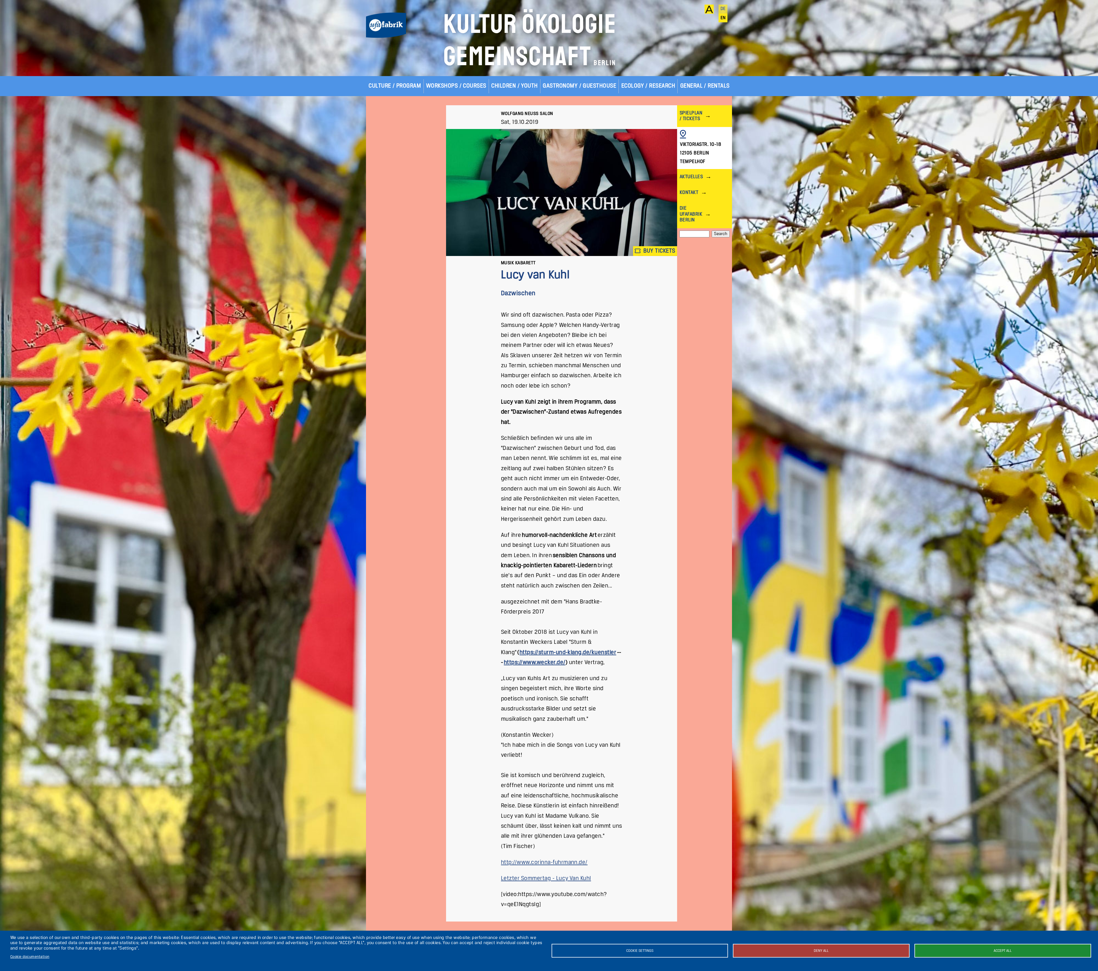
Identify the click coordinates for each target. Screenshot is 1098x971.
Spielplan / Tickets (691, 116)
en (723, 18)
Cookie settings (639, 951)
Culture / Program (395, 86)
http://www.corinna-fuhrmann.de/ (544, 862)
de (723, 9)
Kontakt (689, 192)
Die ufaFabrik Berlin (691, 214)
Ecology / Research (648, 86)
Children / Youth (514, 86)
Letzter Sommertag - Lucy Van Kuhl (546, 878)
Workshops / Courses (456, 86)
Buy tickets (658, 251)
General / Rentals (705, 86)
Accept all (1003, 951)
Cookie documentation (29, 957)
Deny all (821, 951)
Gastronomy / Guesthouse (579, 86)
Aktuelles (691, 176)
